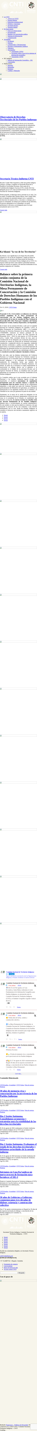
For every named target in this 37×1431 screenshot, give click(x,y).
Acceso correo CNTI (10, 1269)
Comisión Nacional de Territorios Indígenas (20, 983)
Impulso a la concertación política (18, 34)
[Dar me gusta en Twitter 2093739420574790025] (15, 1007)
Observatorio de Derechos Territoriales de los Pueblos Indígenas (18, 118)
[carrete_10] (18, 877)
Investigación (12, 32)
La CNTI (6, 17)
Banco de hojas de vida (11, 1267)
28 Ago (19, 1015)
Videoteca (11, 48)
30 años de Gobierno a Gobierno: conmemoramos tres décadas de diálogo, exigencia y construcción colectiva (16, 1201)
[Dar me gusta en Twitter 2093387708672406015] (15, 1069)
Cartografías (11, 62)
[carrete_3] (18, 548)
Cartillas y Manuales (14, 70)
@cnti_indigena (11, 985)
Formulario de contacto (11, 1264)
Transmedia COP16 (17, 51)
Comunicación (12, 38)
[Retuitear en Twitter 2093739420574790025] (11, 1007)
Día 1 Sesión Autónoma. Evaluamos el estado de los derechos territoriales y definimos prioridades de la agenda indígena (18, 1148)
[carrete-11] (18, 924)
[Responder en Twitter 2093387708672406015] (7, 1069)
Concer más (3, 210)
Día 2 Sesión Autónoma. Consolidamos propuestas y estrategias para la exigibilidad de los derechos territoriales (18, 1120)
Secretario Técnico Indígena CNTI (17, 178)
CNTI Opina (13, 307)
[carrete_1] (18, 454)
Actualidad (7, 39)
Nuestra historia (12, 20)
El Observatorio (8, 29)
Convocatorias (8, 1266)
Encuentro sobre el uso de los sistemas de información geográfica (23, 54)
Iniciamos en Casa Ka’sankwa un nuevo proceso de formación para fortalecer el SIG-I (16, 1174)
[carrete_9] (18, 830)
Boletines (10, 69)
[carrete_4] (18, 595)
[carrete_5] (18, 642)
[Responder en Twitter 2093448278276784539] (7, 1039)
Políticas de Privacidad (21, 1425)
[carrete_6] (18, 689)
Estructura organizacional (15, 22)
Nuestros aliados (12, 27)
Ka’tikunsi (11, 41)
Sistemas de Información (15, 36)
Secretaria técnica (13, 25)
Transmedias (11, 50)
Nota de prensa (29, 1085)
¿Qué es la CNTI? (13, 18)
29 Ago (19, 985)
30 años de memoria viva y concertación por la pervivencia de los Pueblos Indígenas (18, 1093)
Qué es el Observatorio (14, 31)
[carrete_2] (18, 501)
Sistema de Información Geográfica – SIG (20, 60)
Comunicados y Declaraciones (17, 44)
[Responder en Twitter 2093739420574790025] (7, 1007)
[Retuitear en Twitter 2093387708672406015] (11, 1069)
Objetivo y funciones (14, 24)
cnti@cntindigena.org (6, 1256)
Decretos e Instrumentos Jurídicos (18, 46)
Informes (10, 65)
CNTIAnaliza (4, 1085)
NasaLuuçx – (10, 1425)
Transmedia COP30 (17, 57)
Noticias (10, 43)
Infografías (11, 67)
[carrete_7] (18, 736)
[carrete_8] (18, 783)
